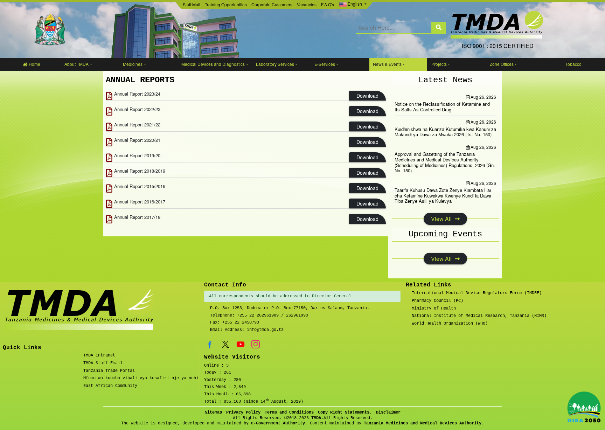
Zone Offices (502, 64)
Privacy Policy (243, 412)
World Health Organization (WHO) (450, 323)
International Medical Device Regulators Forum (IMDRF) (477, 293)
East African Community (110, 385)
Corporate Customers (271, 4)
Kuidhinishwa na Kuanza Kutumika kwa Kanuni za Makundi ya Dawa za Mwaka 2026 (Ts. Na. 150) (445, 132)
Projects (439, 64)
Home (34, 64)
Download (367, 95)
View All (442, 219)
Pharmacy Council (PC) (437, 300)
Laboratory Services (275, 64)
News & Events (387, 64)
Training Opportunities (226, 4)
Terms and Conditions (289, 412)
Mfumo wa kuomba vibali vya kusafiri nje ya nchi (141, 378)
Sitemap (213, 412)
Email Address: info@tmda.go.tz (247, 329)
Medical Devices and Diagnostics (213, 64)
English (355, 4)
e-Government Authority (278, 423)
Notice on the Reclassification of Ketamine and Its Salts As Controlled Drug (442, 106)
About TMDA (76, 64)
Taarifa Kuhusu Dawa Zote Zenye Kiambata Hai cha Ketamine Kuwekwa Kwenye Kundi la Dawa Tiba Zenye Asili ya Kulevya (443, 195)
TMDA (316, 418)
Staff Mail (191, 4)
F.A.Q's (327, 4)
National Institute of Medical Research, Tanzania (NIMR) (479, 315)
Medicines (132, 64)
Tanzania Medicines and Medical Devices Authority (422, 423)
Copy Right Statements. (345, 412)
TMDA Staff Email (103, 363)
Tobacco (573, 64)
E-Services (324, 64)
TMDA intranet (99, 355)
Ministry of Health (434, 308)
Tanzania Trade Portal (109, 370)
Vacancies (307, 4)
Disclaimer (388, 412)
